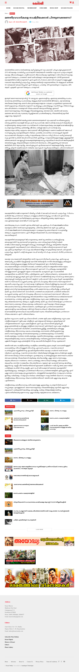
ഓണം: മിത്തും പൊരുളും (58, 411)
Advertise (13, 662)
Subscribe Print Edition (12, 637)
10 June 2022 (34, 22)
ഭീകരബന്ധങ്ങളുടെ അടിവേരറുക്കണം (27, 440)
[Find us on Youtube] (64, 661)
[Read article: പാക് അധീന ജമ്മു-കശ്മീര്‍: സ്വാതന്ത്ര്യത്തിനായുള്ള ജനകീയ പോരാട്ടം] (45, 427)
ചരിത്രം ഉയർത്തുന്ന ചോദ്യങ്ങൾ (24, 520)
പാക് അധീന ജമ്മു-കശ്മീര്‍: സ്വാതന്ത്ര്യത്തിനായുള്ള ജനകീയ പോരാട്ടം (60, 427)
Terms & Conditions (51, 662)
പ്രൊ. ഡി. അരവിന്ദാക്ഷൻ (18, 22)
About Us (21, 662)
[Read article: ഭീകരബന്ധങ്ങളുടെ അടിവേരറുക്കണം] (9, 442)
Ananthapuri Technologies (27, 666)
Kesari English (67, 8)
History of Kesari (10, 642)
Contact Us (30, 662)
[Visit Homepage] (38, 3)
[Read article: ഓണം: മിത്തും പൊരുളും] (45, 413)
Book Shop (54, 8)
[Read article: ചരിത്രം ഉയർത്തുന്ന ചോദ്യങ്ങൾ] (9, 522)
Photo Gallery (9, 647)
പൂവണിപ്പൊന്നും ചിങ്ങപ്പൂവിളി (23, 411)
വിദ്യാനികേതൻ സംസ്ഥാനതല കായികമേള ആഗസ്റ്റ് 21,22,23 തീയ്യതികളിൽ (39, 502)
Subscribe (43, 8)
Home (8, 8)
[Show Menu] (6, 3)
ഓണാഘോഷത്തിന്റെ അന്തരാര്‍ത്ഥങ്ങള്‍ (28, 484)
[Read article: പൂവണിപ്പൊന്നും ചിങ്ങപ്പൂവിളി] (9, 413)
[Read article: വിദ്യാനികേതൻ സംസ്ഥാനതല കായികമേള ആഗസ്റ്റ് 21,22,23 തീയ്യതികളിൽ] (9, 504)
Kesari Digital (18, 8)
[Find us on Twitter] (61, 661)
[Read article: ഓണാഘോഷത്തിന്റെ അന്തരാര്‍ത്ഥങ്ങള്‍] (9, 420)
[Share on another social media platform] (72, 400)
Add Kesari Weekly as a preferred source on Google (41, 93)
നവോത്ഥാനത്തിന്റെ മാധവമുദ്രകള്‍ (26, 476)
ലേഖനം (12, 13)
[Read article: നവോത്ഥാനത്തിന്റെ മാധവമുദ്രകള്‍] (9, 477)
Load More (39, 529)
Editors (7, 645)
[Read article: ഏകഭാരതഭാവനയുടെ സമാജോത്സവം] (9, 427)
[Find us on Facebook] (58, 661)
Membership (32, 8)
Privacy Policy (39, 662)
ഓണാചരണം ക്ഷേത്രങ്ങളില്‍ (59, 418)
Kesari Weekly (9, 666)
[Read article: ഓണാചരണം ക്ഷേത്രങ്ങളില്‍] (45, 420)
